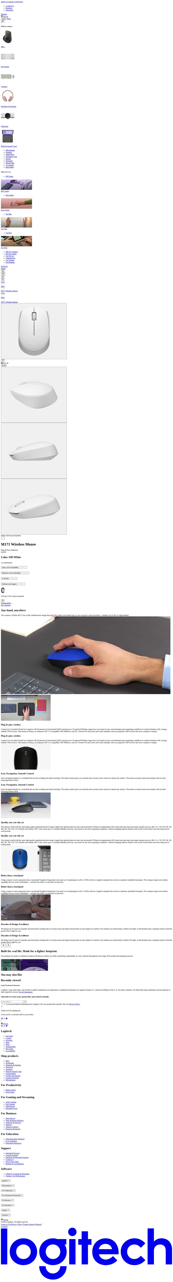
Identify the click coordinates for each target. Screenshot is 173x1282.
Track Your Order (12, 1162)
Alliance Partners (12, 1127)
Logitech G (10, 6)
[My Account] (3, 277)
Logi (2, 282)
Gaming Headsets (12, 1078)
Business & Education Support (17, 1157)
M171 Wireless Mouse (9, 291)
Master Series (11, 1090)
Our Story (9, 1036)
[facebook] (7, 1019)
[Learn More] (3, 538)
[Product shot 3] (34, 451)
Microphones (10, 1080)
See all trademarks (25, 992)
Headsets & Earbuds (13, 1065)
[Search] (3, 271)
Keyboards (10, 1063)
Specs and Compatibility (10, 567)
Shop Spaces (10, 1118)
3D (4, 365)
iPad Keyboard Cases (14, 1072)
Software (4, 266)
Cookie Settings (29, 1224)
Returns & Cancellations (15, 1164)
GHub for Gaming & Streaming (17, 1174)
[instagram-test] (2, 1019)
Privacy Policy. (74, 1004)
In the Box (5, 578)
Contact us (10, 1160)
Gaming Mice (11, 1074)
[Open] (2, 279)
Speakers (9, 1069)
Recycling (9, 1049)
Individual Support (13, 1153)
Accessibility (10, 1051)
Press (8, 1045)
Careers (8, 1038)
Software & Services (13, 1123)
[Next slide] (8, 945)
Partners (9, 1125)
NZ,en (5, 17)
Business (9, 8)
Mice (3, 287)
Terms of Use (6, 1224)
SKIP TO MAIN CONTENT (12, 2)
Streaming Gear (11, 1109)
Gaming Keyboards (13, 1076)
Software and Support (9, 584)
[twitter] (4, 1019)
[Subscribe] (25, 1001)
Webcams (9, 1067)
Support (4, 14)
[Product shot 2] (34, 395)
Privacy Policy (17, 1224)
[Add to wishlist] (3, 360)
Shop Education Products (15, 1139)
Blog (7, 1042)
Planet (3, 269)
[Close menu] (2, 21)
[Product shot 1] (34, 331)
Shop (3, 19)
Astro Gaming (11, 1102)
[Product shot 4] (34, 507)
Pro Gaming (10, 1104)
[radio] (2, 562)
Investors (9, 1040)
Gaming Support (12, 1155)
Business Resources (13, 1129)
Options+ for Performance (15, 1176)
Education (9, 10)
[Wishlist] (3, 274)
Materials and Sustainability (11, 573)
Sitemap (38, 1224)
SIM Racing (10, 1106)
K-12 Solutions (11, 1141)
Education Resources (13, 1143)
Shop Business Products (15, 1121)
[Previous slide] (3, 945)
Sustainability (11, 1047)
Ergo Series (10, 1092)
